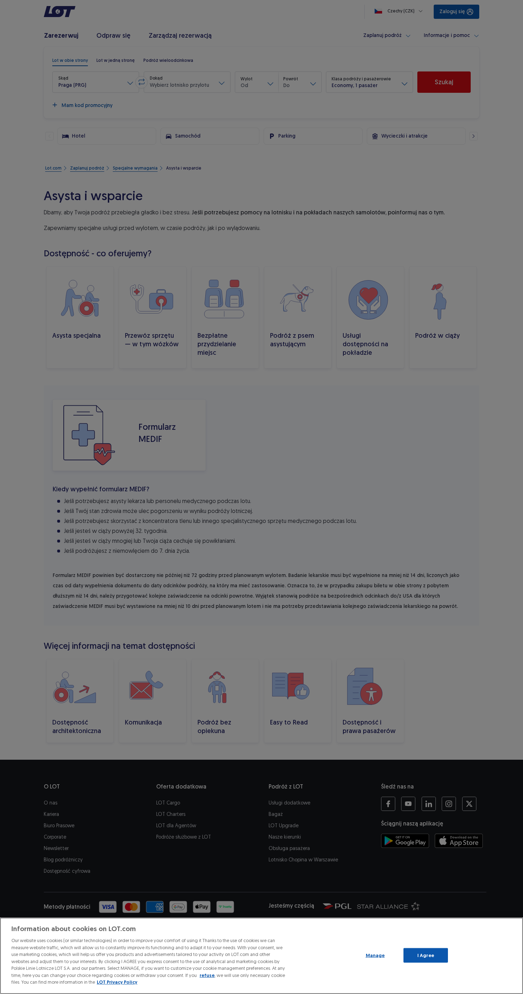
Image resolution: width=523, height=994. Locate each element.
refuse (207, 975)
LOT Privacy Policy (117, 982)
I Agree (425, 955)
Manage (375, 955)
